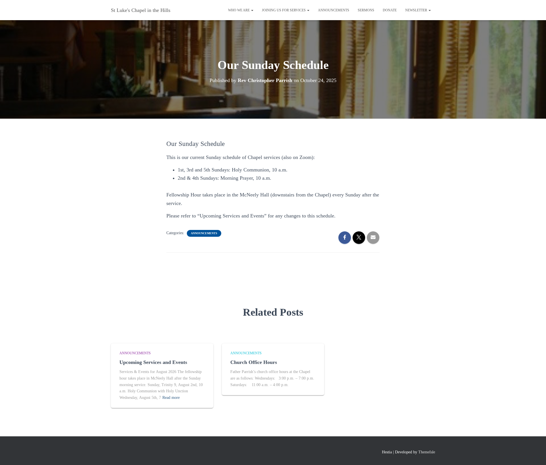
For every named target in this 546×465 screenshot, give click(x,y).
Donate (390, 10)
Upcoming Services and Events (153, 362)
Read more (171, 397)
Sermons (366, 10)
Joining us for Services (284, 10)
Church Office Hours (253, 362)
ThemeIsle (426, 452)
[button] (252, 10)
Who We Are (239, 10)
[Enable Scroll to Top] (535, 454)
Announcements (333, 10)
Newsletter (416, 10)
